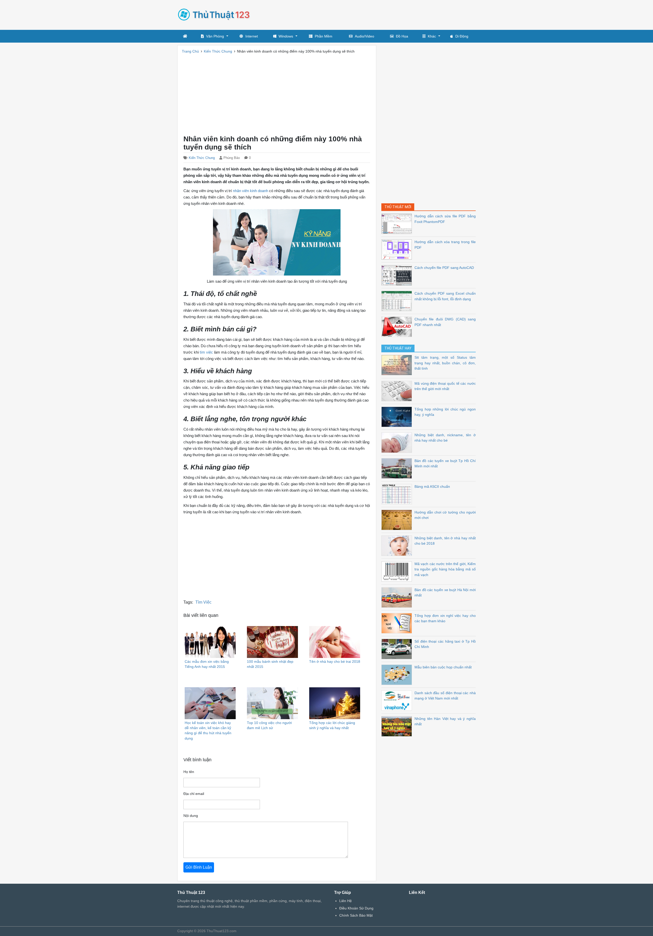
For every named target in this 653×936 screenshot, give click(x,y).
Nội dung (190, 816)
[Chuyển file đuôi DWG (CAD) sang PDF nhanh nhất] (398, 326)
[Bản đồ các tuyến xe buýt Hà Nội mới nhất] (398, 597)
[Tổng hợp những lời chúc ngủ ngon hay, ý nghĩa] (398, 416)
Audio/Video (364, 36)
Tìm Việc (203, 602)
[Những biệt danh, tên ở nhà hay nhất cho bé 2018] (398, 545)
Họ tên (188, 772)
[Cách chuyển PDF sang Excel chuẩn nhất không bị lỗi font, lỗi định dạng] (398, 300)
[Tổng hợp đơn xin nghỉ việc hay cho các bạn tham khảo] (398, 623)
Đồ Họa (402, 36)
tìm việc (206, 352)
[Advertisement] (383, 14)
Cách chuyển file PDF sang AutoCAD (444, 268)
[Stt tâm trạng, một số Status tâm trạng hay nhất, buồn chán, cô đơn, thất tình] (398, 365)
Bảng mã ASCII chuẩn (432, 486)
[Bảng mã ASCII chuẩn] (398, 494)
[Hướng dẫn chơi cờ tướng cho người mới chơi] (398, 519)
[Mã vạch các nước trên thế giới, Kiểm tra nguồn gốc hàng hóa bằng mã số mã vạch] (398, 571)
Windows (286, 36)
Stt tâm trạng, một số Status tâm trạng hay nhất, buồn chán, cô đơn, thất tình (445, 362)
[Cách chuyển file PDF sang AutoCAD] (398, 275)
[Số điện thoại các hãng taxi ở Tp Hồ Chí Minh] (398, 648)
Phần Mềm (323, 36)
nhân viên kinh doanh (250, 191)
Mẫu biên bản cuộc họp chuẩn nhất (443, 667)
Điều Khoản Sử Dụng (356, 908)
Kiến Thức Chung (202, 158)
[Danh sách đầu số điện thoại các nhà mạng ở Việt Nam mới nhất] (398, 700)
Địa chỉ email (193, 794)
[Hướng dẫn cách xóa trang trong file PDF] (398, 249)
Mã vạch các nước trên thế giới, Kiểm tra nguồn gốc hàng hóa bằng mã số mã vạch (445, 569)
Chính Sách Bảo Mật (356, 915)
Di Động (461, 36)
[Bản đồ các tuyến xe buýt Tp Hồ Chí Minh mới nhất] (398, 468)
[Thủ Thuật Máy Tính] (215, 14)
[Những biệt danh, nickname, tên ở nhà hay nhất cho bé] (398, 442)
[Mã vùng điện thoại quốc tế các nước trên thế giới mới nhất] (398, 391)
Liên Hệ (345, 901)
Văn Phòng (215, 36)
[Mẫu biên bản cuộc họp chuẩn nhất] (398, 674)
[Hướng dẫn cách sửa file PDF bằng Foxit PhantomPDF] (398, 223)
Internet (251, 36)
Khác (432, 36)
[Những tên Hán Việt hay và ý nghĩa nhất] (398, 726)
